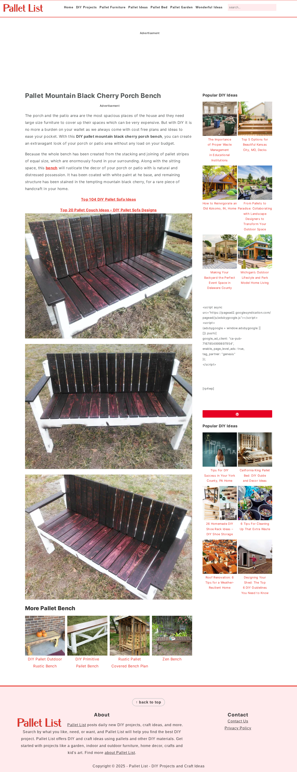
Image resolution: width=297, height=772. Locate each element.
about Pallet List (120, 753)
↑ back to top (148, 702)
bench (52, 168)
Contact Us (238, 721)
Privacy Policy (238, 728)
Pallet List (76, 725)
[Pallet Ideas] (23, 9)
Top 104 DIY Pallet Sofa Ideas (108, 199)
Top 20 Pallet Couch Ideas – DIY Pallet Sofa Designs (108, 210)
